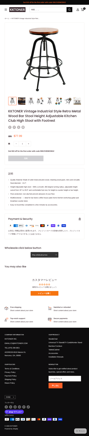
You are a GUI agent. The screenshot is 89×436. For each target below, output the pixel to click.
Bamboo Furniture (55, 346)
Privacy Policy (10, 372)
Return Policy (10, 383)
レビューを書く (44, 293)
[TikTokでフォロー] (28, 407)
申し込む (55, 385)
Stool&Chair (53, 339)
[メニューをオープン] (6, 10)
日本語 (8, 397)
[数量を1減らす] (16, 143)
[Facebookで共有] (9, 127)
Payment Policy (11, 376)
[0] (82, 9)
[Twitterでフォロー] (10, 407)
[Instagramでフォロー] (19, 407)
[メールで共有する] (23, 127)
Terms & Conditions (12, 369)
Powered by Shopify (11, 429)
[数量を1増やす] (28, 143)
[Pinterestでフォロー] (23, 407)
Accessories (53, 353)
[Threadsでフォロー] (15, 407)
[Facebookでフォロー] (6, 407)
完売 (26, 158)
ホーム (7, 18)
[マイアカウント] (78, 9)
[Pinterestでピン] (14, 127)
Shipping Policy (10, 379)
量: (9, 144)
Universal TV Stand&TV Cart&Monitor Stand (65, 342)
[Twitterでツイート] (18, 127)
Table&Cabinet (54, 350)
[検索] (69, 9)
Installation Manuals (56, 357)
